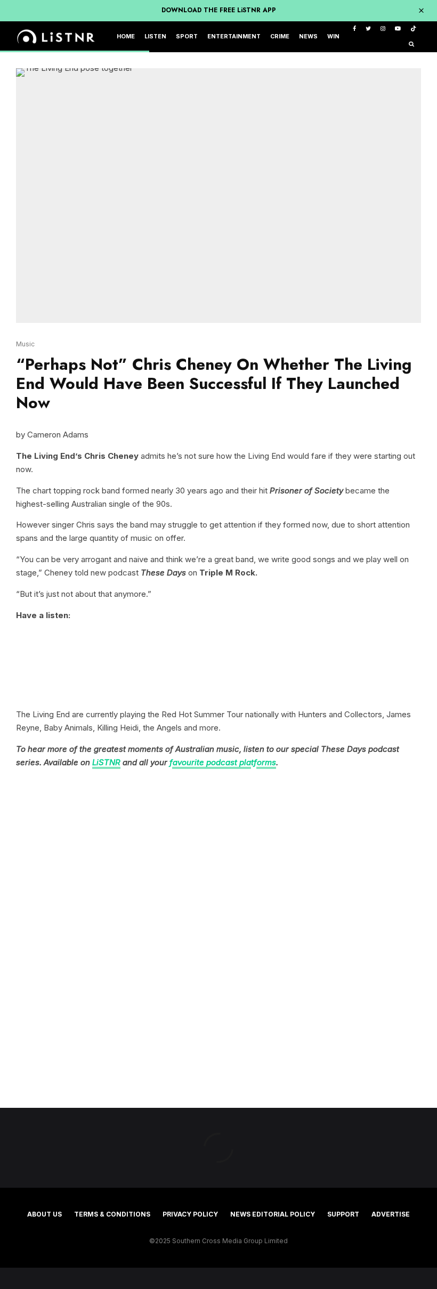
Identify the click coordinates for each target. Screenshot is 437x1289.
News (308, 36)
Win (333, 36)
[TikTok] (413, 29)
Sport (187, 36)
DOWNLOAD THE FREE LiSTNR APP (218, 10)
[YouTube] (397, 29)
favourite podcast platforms (222, 762)
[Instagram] (383, 29)
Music (25, 344)
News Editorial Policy (272, 1214)
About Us (44, 1214)
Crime (279, 36)
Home (126, 36)
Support (343, 1214)
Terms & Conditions (112, 1214)
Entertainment (234, 36)
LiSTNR (106, 762)
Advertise (390, 1214)
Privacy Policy (190, 1214)
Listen (155, 36)
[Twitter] (368, 29)
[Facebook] (354, 29)
